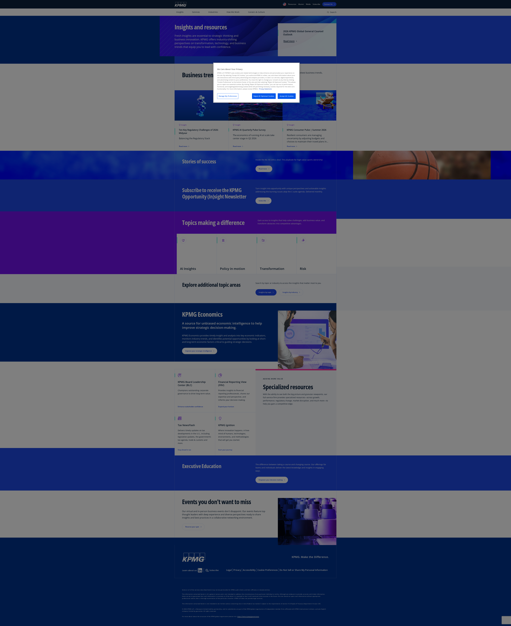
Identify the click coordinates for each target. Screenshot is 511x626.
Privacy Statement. (265, 89)
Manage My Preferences (228, 96)
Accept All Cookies (287, 96)
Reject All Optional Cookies (264, 96)
